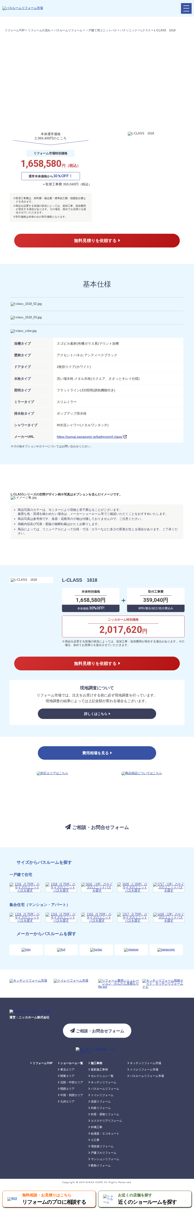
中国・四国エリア (71, 1095)
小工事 (94, 1140)
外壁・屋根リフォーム (104, 1114)
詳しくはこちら (96, 714)
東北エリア (67, 1069)
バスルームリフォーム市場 (146, 1076)
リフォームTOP (42, 1063)
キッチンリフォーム (103, 1082)
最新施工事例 (99, 1069)
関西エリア (67, 1088)
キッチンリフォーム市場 (145, 1063)
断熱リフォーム (100, 1165)
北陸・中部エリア (71, 1082)
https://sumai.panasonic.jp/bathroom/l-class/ (90, 437)
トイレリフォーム (102, 1095)
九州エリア (67, 1101)
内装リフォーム (100, 1108)
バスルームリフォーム (104, 1088)
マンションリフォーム (104, 1159)
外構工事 (96, 1127)
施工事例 (96, 1063)
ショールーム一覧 (71, 1063)
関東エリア (67, 1076)
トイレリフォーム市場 (143, 1069)
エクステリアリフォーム (106, 1120)
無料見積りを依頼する (96, 240)
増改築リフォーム (102, 1146)
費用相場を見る (96, 753)
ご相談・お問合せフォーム (100, 827)
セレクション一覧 (102, 1076)
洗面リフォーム (100, 1101)
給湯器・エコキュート (104, 1133)
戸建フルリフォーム (103, 1152)
